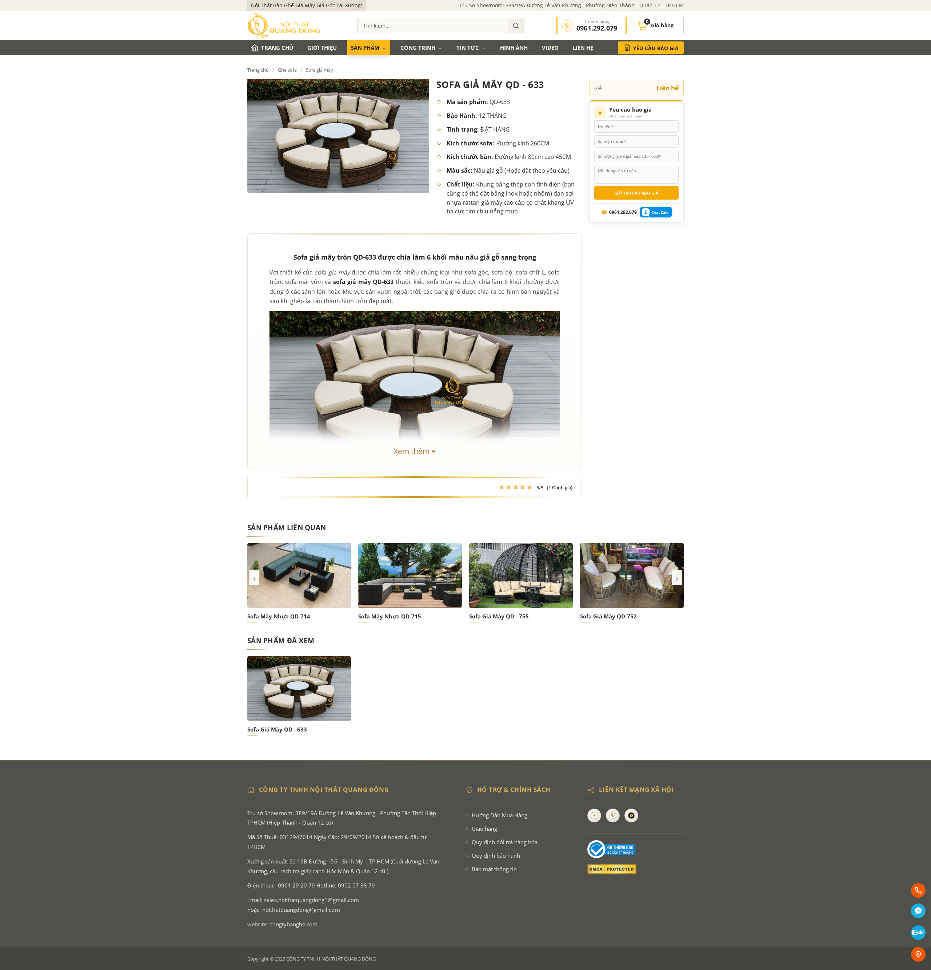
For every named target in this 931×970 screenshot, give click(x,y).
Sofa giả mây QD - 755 (388, 616)
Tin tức (467, 47)
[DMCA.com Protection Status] (635, 869)
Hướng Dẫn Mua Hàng (499, 815)
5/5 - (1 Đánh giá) (554, 487)
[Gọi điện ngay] (918, 890)
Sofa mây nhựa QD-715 (278, 616)
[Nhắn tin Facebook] (918, 911)
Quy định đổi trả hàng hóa (505, 842)
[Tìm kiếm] (516, 25)
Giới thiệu (322, 47)
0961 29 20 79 (296, 885)
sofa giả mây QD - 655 (610, 616)
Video (550, 47)
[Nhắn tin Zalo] (918, 933)
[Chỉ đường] (918, 954)
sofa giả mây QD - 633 (277, 729)
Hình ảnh (514, 47)
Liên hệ (583, 47)
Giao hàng (484, 828)
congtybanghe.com (293, 924)
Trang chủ (277, 47)
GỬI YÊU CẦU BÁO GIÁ (636, 193)
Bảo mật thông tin (494, 869)
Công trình (417, 47)
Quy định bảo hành (496, 855)
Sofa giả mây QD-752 (497, 616)
